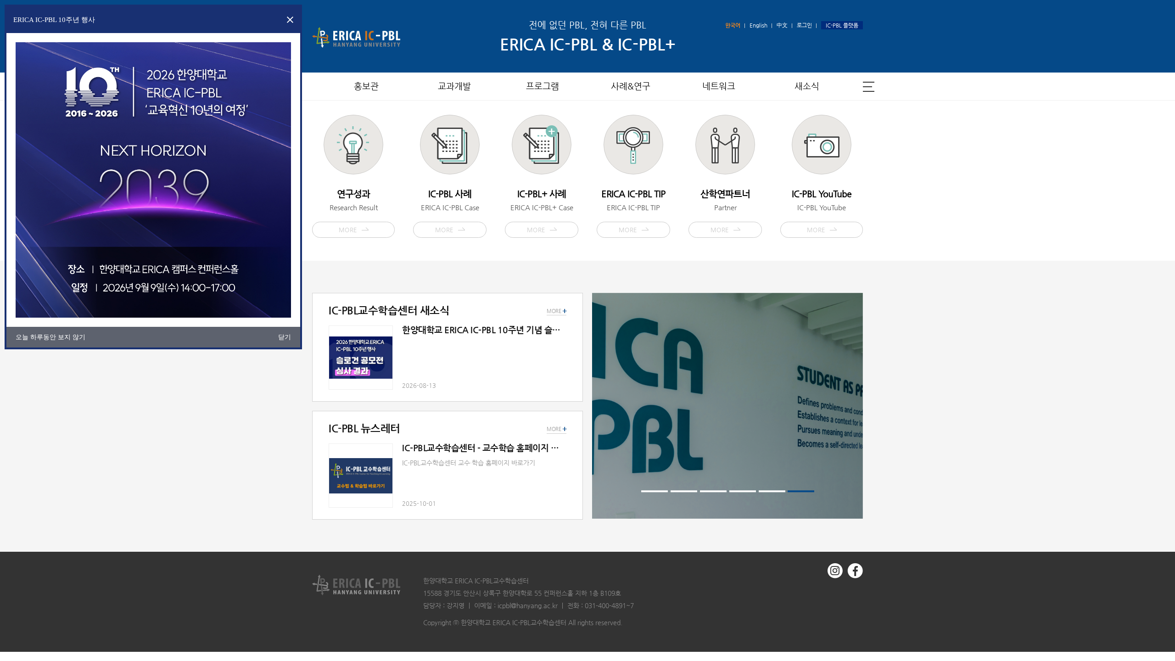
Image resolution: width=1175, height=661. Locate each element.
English (758, 25)
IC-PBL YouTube (821, 211)
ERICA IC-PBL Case (450, 211)
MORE (556, 429)
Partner (725, 211)
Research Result (354, 211)
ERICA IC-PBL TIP (633, 211)
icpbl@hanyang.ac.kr (528, 605)
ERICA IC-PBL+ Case (541, 211)
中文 (782, 25)
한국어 (732, 25)
